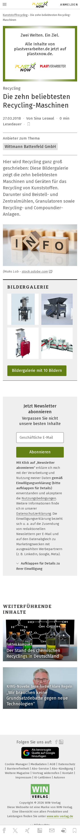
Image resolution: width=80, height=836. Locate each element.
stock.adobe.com (35, 271)
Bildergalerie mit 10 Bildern (37, 370)
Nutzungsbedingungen (39, 498)
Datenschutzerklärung (33, 514)
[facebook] (4, 830)
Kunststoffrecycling (15, 15)
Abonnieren (40, 452)
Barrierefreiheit (18, 768)
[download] (63, 830)
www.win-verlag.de (60, 816)
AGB (53, 764)
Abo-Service (41, 768)
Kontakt (68, 773)
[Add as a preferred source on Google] (40, 753)
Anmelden (69, 4)
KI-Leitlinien (43, 777)
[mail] (52, 830)
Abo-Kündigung (63, 768)
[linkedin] (40, 831)
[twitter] (15, 831)
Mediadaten (39, 764)
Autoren (59, 777)
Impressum (23, 777)
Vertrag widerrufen (46, 773)
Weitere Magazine (17, 773)
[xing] (28, 830)
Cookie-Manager (17, 764)
